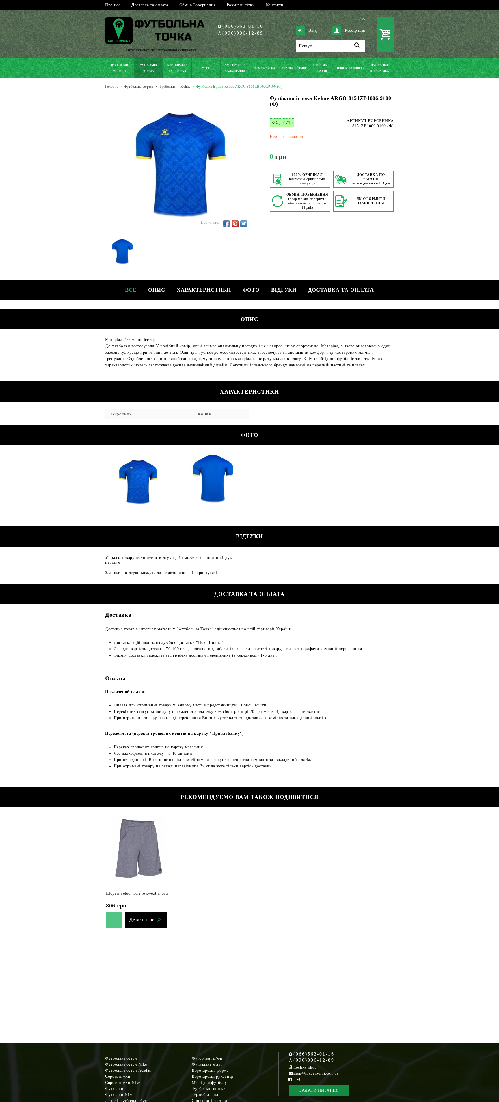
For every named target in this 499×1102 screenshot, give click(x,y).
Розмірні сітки (241, 5)
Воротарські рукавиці (212, 1076)
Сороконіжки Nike (122, 1082)
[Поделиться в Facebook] (226, 223)
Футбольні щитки (209, 1088)
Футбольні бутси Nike (126, 1064)
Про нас (112, 5)
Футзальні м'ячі (207, 1064)
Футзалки (114, 1088)
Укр (353, 18)
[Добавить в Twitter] (243, 223)
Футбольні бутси (121, 1058)
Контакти (275, 5)
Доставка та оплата (149, 5)
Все (131, 289)
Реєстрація (355, 30)
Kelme (204, 414)
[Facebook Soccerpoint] (290, 1079)
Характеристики (204, 289)
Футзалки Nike (119, 1094)
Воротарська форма (210, 1070)
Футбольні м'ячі (207, 1058)
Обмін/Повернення (197, 5)
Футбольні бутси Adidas (128, 1070)
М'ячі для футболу (209, 1082)
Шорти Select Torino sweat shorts (137, 893)
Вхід (312, 30)
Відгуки (284, 289)
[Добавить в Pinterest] (235, 223)
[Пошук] (357, 46)
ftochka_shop (305, 1067)
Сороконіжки (118, 1076)
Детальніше (141, 919)
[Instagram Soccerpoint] (298, 1079)
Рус (362, 18)
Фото (251, 289)
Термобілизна (205, 1094)
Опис (156, 289)
